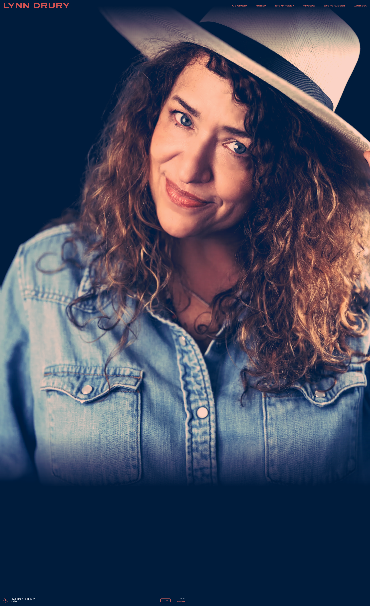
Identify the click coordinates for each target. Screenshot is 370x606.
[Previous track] (181, 599)
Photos (309, 5)
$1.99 (165, 600)
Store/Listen (334, 5)
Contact (360, 5)
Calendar (239, 5)
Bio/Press (283, 5)
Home (260, 5)
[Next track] (184, 599)
